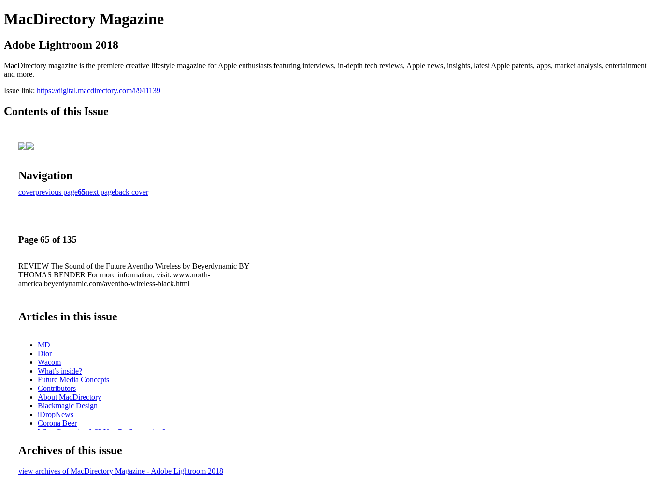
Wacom (49, 362)
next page (100, 192)
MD (44, 345)
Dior (45, 353)
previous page (56, 192)
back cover (131, 192)
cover (26, 192)
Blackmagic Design (68, 406)
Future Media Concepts (73, 379)
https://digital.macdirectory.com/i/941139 (98, 90)
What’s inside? (60, 371)
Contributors (57, 388)
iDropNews (55, 414)
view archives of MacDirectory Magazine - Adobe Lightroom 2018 (120, 471)
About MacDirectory (69, 397)
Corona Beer (57, 423)
